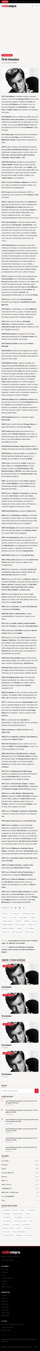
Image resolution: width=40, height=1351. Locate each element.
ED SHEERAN (6, 1210)
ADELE (4, 917)
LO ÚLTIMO (5, 1269)
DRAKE (22, 1210)
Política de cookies (7, 1327)
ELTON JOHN (6, 1232)
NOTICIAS (4, 1272)
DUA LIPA (28, 1217)
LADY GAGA (12, 917)
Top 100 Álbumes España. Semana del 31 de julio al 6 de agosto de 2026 (21, 1120)
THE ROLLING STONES (28, 913)
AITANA (27, 1214)
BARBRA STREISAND (8, 928)
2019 (5, 1316)
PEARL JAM (6, 932)
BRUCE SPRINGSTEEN (19, 1232)
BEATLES (5, 913)
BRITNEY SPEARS (7, 924)
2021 (5, 1310)
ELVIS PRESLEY (7, 1217)
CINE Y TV (4, 1284)
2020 (5, 1313)
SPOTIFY (19, 1228)
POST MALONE (15, 913)
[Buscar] (32, 6)
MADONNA (19, 1235)
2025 (4, 1298)
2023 (4, 1304)
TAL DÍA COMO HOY (7, 55)
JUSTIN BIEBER (18, 1217)
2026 (4, 1295)
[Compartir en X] (11, 907)
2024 (4, 1301)
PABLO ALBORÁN (20, 924)
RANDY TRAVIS (29, 932)
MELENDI (19, 928)
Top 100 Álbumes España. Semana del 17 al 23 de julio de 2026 (21, 1139)
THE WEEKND (6, 1214)
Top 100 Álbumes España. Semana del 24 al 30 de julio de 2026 (21, 1130)
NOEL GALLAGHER (17, 932)
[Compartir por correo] (23, 907)
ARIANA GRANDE (18, 1214)
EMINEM (33, 917)
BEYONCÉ (18, 921)
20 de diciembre (6, 987)
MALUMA (34, 921)
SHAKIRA (26, 921)
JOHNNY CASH (32, 924)
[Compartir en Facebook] (15, 907)
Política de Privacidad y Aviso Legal (12, 1324)
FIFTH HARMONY (30, 928)
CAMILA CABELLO (8, 921)
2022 (4, 1307)
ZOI (31, 1346)
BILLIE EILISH (28, 1235)
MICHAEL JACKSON (8, 1228)
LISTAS (3, 1275)
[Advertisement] (20, 30)
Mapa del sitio (5, 1330)
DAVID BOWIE (26, 1224)
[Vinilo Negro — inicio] (8, 6)
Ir (36, 1091)
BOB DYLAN (27, 1228)
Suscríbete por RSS (7, 1260)
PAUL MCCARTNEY (8, 1235)
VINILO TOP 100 (6, 1287)
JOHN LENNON (23, 917)
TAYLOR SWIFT (31, 1210)
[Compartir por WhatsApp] (19, 907)
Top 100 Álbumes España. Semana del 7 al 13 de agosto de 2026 (21, 1111)
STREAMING (6, 1224)
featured (4, 1281)
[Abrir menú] (37, 6)
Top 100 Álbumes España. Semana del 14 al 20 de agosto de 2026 (21, 1102)
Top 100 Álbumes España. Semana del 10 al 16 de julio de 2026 (20, 1148)
